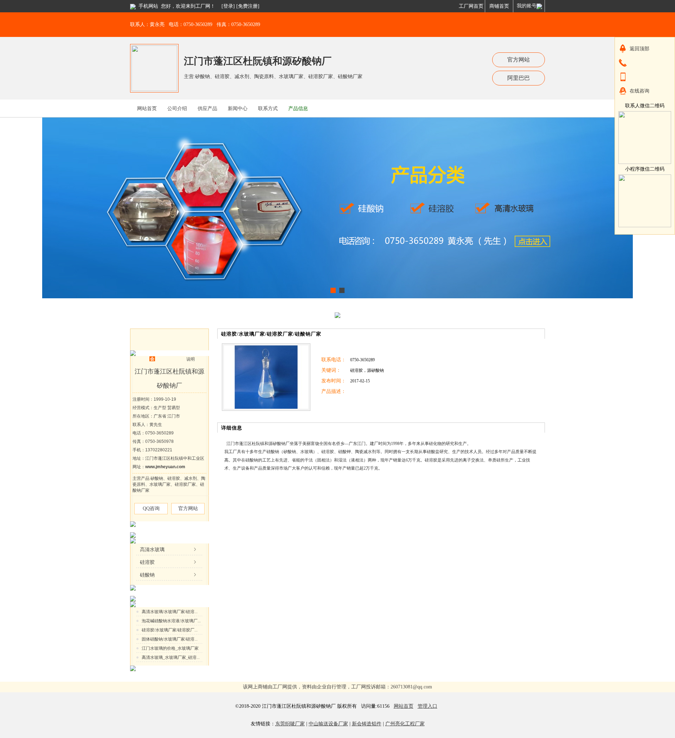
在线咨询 (639, 91)
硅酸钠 (147, 575)
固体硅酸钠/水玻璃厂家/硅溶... (170, 639)
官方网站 (518, 60)
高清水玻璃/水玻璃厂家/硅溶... (170, 611)
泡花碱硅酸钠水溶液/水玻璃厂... (171, 620)
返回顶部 (639, 48)
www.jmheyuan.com (165, 466)
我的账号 (526, 5)
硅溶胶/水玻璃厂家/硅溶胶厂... (170, 630)
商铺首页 (499, 6)
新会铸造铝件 (366, 723)
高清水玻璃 (152, 549)
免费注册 (248, 6)
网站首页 (403, 706)
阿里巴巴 (518, 78)
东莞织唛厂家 (290, 723)
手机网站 (148, 6)
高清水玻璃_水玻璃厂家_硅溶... (171, 657)
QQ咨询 (151, 508)
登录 (228, 6)
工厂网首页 (471, 6)
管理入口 (427, 706)
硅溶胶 (147, 562)
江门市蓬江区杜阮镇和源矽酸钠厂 (258, 61)
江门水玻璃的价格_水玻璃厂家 (170, 648)
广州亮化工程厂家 (405, 723)
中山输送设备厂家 (328, 723)
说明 (190, 359)
